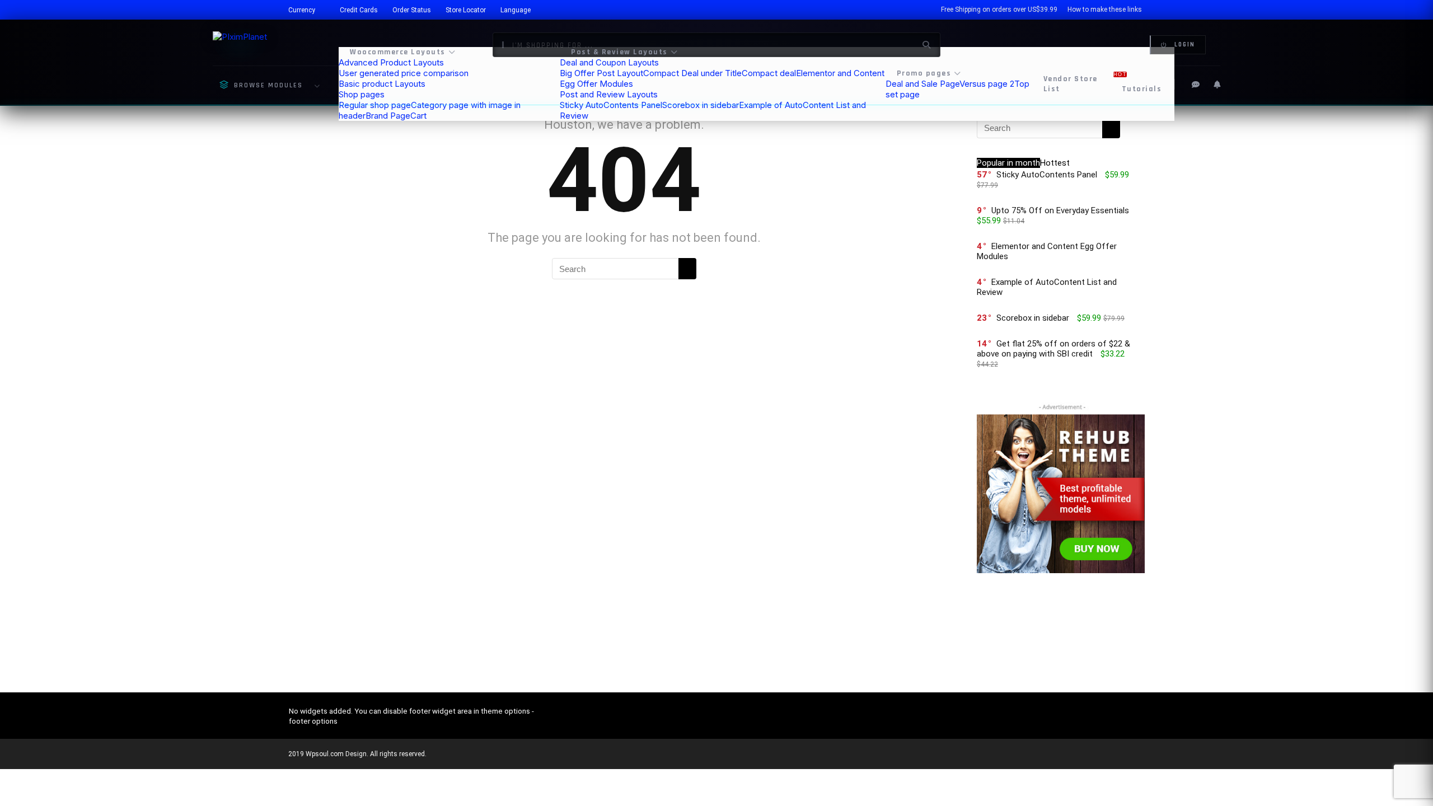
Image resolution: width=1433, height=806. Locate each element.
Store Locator (466, 10)
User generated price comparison (404, 73)
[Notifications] (1217, 84)
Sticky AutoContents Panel (611, 105)
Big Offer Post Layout (601, 73)
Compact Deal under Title (692, 73)
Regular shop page (375, 105)
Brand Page (388, 115)
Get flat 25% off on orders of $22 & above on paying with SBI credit (1053, 349)
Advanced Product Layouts (391, 62)
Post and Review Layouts (609, 94)
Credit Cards (359, 10)
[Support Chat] (1196, 84)
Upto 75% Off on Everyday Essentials (1060, 210)
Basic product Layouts (382, 83)
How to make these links (1104, 9)
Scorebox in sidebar (700, 105)
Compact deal (769, 73)
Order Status (411, 10)
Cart (418, 115)
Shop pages (362, 94)
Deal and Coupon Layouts (609, 62)
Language (515, 10)
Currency (301, 10)
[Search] (687, 268)
